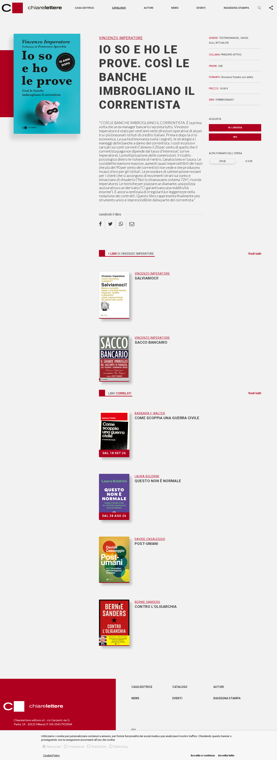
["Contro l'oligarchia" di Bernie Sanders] (117, 623)
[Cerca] (260, 8)
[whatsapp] (121, 224)
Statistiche (98, 747)
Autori (148, 7)
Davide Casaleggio (150, 539)
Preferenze (76, 747)
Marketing (120, 747)
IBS (235, 137)
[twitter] (110, 224)
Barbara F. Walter (150, 413)
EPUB (222, 161)
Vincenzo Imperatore (28, 140)
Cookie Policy (51, 755)
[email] (131, 224)
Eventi (201, 7)
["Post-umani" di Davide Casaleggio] (117, 564)
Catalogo (119, 7)
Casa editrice (84, 7)
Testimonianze (229, 37)
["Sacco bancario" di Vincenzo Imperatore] (117, 358)
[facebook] (102, 224)
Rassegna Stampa (226, 698)
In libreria (235, 127)
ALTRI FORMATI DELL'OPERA (225, 153)
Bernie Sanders (147, 602)
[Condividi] (271, 8)
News (174, 7)
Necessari (54, 747)
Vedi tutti (254, 253)
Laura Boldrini (147, 476)
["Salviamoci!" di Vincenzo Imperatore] (117, 299)
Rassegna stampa (236, 7)
